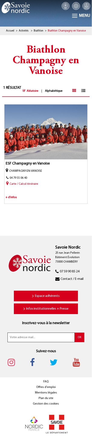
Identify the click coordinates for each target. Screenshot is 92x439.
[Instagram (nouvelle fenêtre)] (13, 362)
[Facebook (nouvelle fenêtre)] (34, 362)
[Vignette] (74, 90)
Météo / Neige (76, 6)
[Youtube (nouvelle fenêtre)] (78, 362)
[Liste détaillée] (83, 90)
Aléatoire (32, 91)
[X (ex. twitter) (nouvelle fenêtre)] (56, 362)
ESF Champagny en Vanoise (28, 164)
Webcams (66, 6)
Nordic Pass (86, 6)
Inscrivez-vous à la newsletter (46, 323)
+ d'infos (11, 197)
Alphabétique (54, 91)
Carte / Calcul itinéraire (24, 184)
